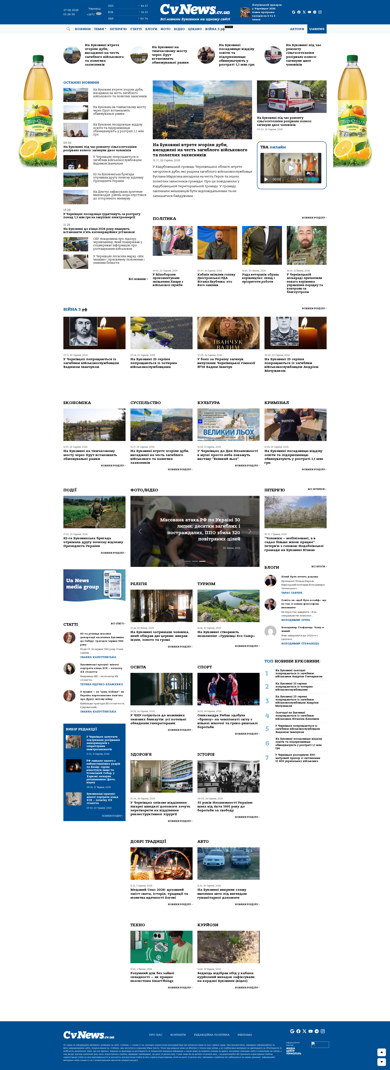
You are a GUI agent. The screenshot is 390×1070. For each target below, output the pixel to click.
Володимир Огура (295, 619)
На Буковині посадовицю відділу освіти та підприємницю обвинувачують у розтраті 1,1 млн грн (118, 129)
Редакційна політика (212, 1034)
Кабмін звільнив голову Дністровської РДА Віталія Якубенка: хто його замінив (216, 280)
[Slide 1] (188, 561)
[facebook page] (298, 12)
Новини (83, 29)
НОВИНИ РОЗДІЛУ (314, 217)
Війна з (219, 28)
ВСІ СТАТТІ (118, 623)
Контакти (178, 1034)
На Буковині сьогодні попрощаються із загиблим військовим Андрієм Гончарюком (298, 673)
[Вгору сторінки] (381, 1052)
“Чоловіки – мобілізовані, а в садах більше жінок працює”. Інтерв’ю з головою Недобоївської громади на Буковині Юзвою (294, 544)
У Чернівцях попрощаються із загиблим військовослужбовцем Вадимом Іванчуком (117, 160)
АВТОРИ (297, 29)
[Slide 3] (202, 561)
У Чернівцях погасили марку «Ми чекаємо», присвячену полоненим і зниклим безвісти (118, 260)
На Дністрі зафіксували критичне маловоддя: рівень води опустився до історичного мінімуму (119, 195)
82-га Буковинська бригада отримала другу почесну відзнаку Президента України (118, 178)
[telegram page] (314, 12)
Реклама (245, 1034)
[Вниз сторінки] (381, 1062)
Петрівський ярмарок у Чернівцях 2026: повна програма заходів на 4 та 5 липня (267, 12)
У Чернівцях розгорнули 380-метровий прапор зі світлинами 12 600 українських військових (297, 758)
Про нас (155, 1034)
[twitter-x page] (304, 12)
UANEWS (317, 29)
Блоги (151, 29)
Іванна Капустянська (98, 657)
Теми (99, 29)
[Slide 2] (195, 561)
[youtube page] (309, 12)
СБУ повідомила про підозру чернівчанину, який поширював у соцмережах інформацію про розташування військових (117, 244)
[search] (68, 29)
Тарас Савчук (291, 592)
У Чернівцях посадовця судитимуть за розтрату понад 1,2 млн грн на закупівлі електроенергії (101, 215)
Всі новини (138, 279)
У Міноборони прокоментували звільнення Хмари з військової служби (168, 280)
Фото (165, 29)
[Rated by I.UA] (320, 1044)
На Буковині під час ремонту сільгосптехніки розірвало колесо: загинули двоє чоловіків (100, 148)
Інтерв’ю (118, 29)
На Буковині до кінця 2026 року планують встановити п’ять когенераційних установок (99, 230)
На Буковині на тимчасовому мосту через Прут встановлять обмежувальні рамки (119, 110)
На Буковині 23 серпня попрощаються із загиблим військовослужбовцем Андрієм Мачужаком (291, 365)
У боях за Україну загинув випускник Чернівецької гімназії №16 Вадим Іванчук (226, 363)
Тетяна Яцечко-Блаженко (101, 684)
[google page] (293, 12)
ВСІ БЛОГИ (319, 566)
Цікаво (195, 29)
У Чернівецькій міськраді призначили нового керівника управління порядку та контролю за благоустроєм (305, 283)
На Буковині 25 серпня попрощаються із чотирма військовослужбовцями (153, 363)
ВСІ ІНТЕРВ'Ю (317, 489)
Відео (179, 29)
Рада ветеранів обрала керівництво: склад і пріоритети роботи (260, 278)
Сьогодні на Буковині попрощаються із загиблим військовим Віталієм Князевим (297, 715)
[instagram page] (320, 12)
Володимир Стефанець (300, 643)
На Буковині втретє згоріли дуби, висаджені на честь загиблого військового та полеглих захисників (120, 93)
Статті (136, 29)
